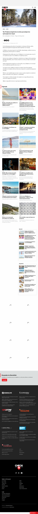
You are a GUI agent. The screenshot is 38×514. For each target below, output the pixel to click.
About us (3, 498)
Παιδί (20, 480)
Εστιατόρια (4, 480)
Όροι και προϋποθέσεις (6, 494)
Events (3, 488)
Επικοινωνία (4, 497)
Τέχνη (20, 481)
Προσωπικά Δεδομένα (6, 496)
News (4, 29)
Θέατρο (3, 487)
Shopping (21, 483)
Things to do (4, 483)
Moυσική (3, 484)
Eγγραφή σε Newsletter (6, 493)
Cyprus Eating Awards (23, 488)
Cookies (3, 500)
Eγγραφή (4, 380)
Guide (7, 29)
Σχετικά (4, 86)
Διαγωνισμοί (21, 487)
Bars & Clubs (4, 481)
